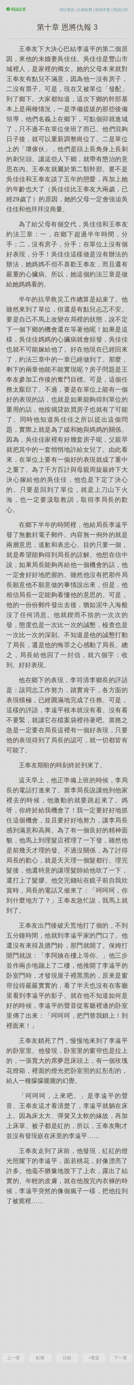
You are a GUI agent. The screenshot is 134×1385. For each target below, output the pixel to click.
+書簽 (93, 1357)
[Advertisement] (67, 1278)
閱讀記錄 (120, 10)
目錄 (67, 1357)
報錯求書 (102, 10)
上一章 (13, 1357)
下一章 (120, 1357)
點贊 (40, 1357)
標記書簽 (67, 10)
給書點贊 (84, 10)
